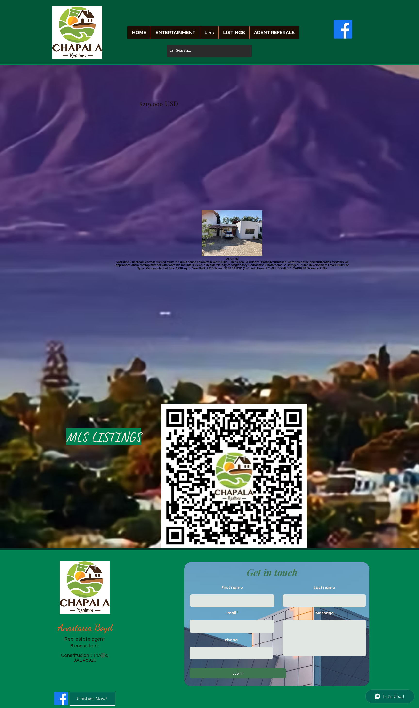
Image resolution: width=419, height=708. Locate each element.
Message (324, 613)
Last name (324, 588)
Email (231, 613)
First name (232, 588)
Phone (231, 640)
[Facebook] (343, 29)
